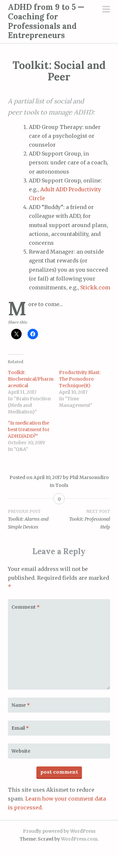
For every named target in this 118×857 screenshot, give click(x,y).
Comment (25, 607)
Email (20, 728)
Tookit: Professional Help (89, 519)
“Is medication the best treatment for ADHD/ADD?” (28, 429)
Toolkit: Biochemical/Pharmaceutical (30, 378)
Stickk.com (95, 287)
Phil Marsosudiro (89, 477)
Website (20, 751)
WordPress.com (79, 839)
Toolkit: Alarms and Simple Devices (28, 519)
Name (20, 705)
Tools (61, 485)
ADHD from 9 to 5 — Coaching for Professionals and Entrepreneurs (46, 21)
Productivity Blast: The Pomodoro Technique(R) (79, 378)
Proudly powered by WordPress (59, 831)
